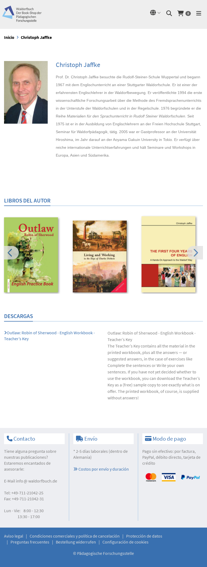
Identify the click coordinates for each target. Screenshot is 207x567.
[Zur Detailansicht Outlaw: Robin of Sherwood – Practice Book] (34, 255)
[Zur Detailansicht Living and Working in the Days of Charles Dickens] (103, 257)
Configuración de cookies (125, 542)
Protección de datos (144, 536)
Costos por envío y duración (103, 469)
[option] (34, 255)
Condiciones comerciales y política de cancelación (75, 536)
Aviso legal (13, 536)
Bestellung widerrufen (76, 542)
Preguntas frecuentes (30, 542)
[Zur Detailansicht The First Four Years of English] (172, 254)
